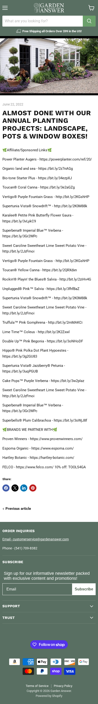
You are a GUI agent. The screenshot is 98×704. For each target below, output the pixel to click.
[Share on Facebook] (6, 488)
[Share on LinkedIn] (23, 488)
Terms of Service (37, 686)
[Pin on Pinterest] (32, 488)
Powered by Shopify (49, 696)
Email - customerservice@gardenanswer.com (35, 539)
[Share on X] (15, 488)
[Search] (89, 21)
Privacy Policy (63, 686)
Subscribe (84, 589)
